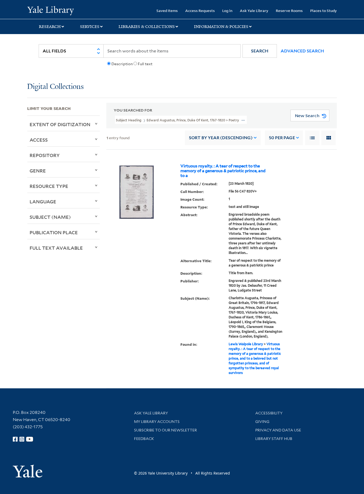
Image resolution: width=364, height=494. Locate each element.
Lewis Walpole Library (246, 344)
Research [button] (50, 26)
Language (43, 201)
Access (39, 140)
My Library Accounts (157, 421)
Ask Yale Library (254, 10)
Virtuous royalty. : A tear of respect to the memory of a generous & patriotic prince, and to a (222, 171)
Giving (262, 421)
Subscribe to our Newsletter (165, 430)
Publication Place (54, 232)
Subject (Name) (50, 217)
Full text (145, 64)
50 (282, 137)
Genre (38, 170)
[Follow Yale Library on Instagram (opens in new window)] (21, 439)
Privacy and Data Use (278, 430)
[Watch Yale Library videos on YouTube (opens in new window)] (29, 439)
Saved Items (167, 10)
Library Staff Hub (273, 439)
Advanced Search (302, 50)
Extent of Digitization (60, 124)
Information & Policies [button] (221, 26)
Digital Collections (55, 87)
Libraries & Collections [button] (147, 26)
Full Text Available (56, 248)
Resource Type (49, 186)
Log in (227, 10)
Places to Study (323, 10)
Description (122, 64)
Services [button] (89, 26)
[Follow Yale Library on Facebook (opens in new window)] (15, 439)
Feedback (144, 439)
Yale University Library (50, 10)
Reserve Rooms (289, 10)
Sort (221, 137)
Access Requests (200, 10)
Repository (45, 155)
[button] (259, 51)
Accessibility (268, 413)
